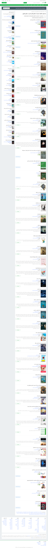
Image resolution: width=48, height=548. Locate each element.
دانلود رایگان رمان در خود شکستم (34, 325)
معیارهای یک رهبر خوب (23, 359)
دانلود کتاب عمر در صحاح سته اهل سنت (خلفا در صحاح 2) (38, 118)
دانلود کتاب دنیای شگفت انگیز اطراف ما (40, 374)
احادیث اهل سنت (35, 112)
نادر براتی (10, 69)
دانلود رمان (34, 219)
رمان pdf (31, 197)
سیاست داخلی (36, 503)
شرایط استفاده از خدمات (43, 545)
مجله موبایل (11, 520)
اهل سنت (20, 186)
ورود (9, 0)
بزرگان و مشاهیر (17, 519)
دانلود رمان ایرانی (28, 197)
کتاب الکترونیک (38, 542)
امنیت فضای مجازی (36, 463)
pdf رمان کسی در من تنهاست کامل (21, 207)
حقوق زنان (37, 32)
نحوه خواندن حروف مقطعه (21, 305)
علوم (38, 518)
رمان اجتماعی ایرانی (36, 196)
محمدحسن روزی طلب (37, 502)
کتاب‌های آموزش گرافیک (35, 97)
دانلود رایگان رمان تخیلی (35, 142)
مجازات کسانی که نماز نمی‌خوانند (26, 338)
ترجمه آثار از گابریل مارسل (35, 430)
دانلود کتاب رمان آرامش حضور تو (41, 72)
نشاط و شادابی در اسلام (18, 441)
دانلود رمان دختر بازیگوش (27, 274)
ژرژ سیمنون (9, 84)
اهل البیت (37, 410)
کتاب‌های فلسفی (36, 428)
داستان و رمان (5, 520)
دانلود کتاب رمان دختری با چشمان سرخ (40, 139)
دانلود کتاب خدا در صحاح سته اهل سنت (40, 107)
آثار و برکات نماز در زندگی (30, 336)
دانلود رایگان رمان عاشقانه (20, 197)
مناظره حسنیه (36, 55)
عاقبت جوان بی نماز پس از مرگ (33, 338)
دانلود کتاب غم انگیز (23, 91)
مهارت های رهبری (35, 359)
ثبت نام (7, 0)
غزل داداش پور (38, 365)
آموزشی (6, 525)
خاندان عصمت (31, 411)
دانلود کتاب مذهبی (33, 410)
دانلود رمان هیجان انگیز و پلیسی (28, 347)
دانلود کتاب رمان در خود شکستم (41, 321)
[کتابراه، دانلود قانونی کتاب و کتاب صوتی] (39, 24)
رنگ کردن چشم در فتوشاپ (23, 99)
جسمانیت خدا (26, 111)
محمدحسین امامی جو (37, 407)
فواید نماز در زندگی (30, 391)
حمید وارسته (38, 386)
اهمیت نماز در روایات (26, 390)
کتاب (40, 536)
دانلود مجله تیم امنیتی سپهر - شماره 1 (40, 458)
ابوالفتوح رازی (38, 52)
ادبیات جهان (32, 152)
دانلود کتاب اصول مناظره (35, 66)
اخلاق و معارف (34, 163)
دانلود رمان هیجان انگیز (20, 142)
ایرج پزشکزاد (38, 21)
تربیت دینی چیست (36, 452)
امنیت (31, 521)
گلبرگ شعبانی (38, 42)
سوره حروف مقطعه (24, 315)
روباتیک (24, 525)
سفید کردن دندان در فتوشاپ (20, 100)
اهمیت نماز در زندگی (19, 336)
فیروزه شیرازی (38, 322)
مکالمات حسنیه (33, 55)
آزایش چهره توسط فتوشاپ (35, 99)
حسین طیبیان (38, 108)
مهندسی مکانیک (23, 523)
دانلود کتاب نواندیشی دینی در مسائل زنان (40, 30)
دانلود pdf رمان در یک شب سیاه (19, 283)
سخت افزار (31, 524)
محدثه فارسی (38, 344)
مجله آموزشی (11, 525)
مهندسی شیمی (23, 524)
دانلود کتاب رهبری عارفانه (42, 353)
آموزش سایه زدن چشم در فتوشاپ (22, 102)
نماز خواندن (18, 337)
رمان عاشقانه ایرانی (31, 196)
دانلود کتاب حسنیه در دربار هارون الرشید (40, 51)
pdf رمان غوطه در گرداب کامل (26, 294)
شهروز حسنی (38, 237)
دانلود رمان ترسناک (30, 142)
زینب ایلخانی (38, 84)
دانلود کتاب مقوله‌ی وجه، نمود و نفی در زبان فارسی (39, 469)
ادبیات (45, 518)
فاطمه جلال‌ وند (38, 247)
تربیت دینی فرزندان (33, 451)
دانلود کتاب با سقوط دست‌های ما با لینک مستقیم (30, 90)
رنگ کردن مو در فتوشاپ (29, 99)
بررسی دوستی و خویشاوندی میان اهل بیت (26, 410)
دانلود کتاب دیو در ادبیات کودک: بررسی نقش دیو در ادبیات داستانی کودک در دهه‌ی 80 (34, 150)
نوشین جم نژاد (9, 94)
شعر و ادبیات (5, 519)
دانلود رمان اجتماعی (27, 196)
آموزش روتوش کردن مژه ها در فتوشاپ (31, 102)
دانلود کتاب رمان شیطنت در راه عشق (41, 192)
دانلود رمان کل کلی (20, 273)
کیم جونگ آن (9, 126)
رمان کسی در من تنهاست (28, 207)
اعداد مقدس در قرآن (23, 316)
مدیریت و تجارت (5, 523)
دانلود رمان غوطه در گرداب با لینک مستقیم (28, 293)
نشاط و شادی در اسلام (33, 441)
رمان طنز (24, 196)
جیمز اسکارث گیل (9, 74)
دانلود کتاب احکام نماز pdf (30, 337)
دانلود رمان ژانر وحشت (25, 142)
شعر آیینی (37, 163)
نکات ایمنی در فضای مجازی (27, 464)
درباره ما (45, 543)
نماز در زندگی (18, 390)
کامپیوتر (31, 518)
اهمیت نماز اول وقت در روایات (32, 390)
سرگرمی (18, 523)
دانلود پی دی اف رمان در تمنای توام (31, 220)
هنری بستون (9, 36)
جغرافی (38, 523)
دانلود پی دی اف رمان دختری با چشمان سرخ (29, 143)
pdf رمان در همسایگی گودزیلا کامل (31, 272)
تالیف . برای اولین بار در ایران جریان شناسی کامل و (37, 17)
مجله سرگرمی (11, 522)
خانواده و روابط (17, 521)
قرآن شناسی (34, 316)
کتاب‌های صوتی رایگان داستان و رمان (8, 16)
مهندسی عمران (23, 520)
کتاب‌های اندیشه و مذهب (9, 80)
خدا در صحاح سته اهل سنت (35, 111)
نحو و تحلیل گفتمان (36, 472)
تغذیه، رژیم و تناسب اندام (31, 43)
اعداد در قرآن (31, 316)
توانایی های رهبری (31, 359)
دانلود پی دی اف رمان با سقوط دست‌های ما (33, 87)
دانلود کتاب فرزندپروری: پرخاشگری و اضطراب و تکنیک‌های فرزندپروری (36, 480)
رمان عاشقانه (36, 76)
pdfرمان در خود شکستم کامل (37, 327)
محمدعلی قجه (9, 136)
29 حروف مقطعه (20, 315)
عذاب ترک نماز (38, 338)
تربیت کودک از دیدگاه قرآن (31, 452)
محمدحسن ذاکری (38, 162)
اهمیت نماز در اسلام (22, 390)
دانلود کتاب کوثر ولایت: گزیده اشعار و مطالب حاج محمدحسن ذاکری (36, 161)
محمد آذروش (9, 110)
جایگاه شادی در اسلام (28, 441)
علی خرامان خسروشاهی (37, 311)
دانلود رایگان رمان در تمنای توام (24, 220)
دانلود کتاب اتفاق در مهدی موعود (41, 416)
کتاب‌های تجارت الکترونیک (9, 27)
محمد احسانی (38, 448)
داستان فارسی (26, 271)
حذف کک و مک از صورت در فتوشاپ (30, 101)
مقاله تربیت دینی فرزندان (22, 451)
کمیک (45, 524)
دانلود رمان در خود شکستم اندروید (30, 327)
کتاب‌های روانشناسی (9, 105)
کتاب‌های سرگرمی (10, 142)
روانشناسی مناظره (30, 66)
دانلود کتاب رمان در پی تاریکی (42, 225)
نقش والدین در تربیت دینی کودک (28, 453)
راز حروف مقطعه (30, 305)
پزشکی (38, 521)
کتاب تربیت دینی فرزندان (27, 451)
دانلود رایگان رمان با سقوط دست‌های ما (24, 87)
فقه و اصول (31, 32)
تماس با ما (3, 0)
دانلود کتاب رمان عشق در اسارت (41, 246)
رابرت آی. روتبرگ (38, 492)
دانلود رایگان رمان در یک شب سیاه (27, 284)
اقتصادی (38, 519)
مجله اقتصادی (10, 523)
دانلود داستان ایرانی (23, 271)
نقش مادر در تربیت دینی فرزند (35, 454)
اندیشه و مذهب (37, 520)
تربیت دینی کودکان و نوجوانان (19, 452)
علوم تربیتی (36, 451)
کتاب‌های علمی (10, 22)
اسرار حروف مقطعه (26, 305)
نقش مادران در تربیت (22, 453)
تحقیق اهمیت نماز (24, 336)
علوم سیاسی (33, 493)
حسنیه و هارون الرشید (23, 55)
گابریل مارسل (30, 430)
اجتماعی (38, 525)
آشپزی (18, 520)
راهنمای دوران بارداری (36, 43)
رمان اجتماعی (22, 219)
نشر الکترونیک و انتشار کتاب (43, 0)
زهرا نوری (39, 151)
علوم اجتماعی (34, 32)
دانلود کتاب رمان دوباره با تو (42, 128)
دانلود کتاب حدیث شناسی (30, 112)
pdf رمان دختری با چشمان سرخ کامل (36, 146)
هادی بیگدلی (9, 79)
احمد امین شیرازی (9, 56)
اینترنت (31, 519)
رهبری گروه (28, 359)
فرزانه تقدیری (9, 89)
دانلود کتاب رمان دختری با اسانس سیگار (40, 343)
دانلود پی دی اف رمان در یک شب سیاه (36, 284)
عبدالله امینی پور (38, 31)
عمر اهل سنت (29, 122)
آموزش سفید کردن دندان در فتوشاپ (29, 103)
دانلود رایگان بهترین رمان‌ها (9, 46)
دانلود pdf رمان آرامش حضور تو (25, 76)
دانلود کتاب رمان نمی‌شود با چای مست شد (40, 364)
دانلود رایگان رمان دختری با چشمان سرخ (20, 143)
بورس (37, 173)
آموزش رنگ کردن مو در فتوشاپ (22, 101)
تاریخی (35, 22)
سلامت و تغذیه (17, 524)
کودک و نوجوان (32, 482)
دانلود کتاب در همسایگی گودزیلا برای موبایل (35, 273)
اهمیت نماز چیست (19, 389)
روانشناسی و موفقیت (4, 521)
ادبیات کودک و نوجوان (36, 152)
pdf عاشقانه (25, 197)
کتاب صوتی (5, 518)
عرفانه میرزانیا (38, 226)
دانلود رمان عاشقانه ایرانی (36, 91)
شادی (37, 441)
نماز (22, 337)
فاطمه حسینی (38, 193)
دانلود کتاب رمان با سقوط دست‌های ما (40, 83)
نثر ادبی (45, 525)
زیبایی (18, 522)
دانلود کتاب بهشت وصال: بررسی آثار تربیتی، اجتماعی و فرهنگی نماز (36, 385)
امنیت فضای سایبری (31, 463)
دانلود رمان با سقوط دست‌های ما (32, 88)
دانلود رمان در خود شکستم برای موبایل (29, 326)
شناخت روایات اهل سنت (19, 111)
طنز (45, 523)
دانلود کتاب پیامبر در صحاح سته (41, 182)
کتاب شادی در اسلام (24, 441)
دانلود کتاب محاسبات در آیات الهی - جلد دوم (40, 310)
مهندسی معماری (23, 521)
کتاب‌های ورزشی (10, 31)
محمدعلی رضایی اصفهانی (37, 397)
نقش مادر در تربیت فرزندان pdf (28, 454)
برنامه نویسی (30, 522)
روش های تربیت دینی (25, 452)
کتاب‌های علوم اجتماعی (9, 61)
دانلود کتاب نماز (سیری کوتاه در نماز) (41, 332)
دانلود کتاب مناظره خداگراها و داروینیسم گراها (39, 235)
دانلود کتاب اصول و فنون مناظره (41, 62)
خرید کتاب (39, 544)
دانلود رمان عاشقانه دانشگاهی (34, 274)
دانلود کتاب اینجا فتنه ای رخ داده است (40, 501)
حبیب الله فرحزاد (38, 438)
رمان (33, 229)
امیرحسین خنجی (9, 51)
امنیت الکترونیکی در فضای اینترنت (20, 464)
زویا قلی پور (10, 99)
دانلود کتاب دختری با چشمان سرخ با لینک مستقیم (26, 146)
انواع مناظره (24, 66)
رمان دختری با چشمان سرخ (25, 145)
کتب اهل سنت (38, 112)
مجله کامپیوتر (10, 519)
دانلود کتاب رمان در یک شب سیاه (41, 278)
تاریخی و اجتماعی (5, 522)
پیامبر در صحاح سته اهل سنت (24, 186)
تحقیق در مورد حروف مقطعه (35, 305)
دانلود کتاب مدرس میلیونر (42, 171)
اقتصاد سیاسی (36, 493)
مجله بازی (11, 521)
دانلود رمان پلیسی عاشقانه (35, 347)
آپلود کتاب (4, 2)
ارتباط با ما (45, 542)
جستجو (25, 2)
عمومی (18, 518)
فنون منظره (21, 66)
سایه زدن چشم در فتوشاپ (34, 100)
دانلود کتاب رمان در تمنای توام (42, 214)
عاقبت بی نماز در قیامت (35, 391)
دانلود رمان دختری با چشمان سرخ (36, 144)
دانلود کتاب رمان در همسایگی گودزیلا (41, 268)
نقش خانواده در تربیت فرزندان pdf (36, 453)
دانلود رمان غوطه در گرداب (36, 293)
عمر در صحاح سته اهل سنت (35, 122)
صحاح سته (23, 111)
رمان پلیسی (23, 347)
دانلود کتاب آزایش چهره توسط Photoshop (40, 95)
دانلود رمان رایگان (20, 196)
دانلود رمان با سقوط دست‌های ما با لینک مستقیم (23, 88)
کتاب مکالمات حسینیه (28, 55)
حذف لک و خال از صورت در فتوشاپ (27, 100)
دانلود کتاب (18, 58)
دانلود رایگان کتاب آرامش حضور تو (34, 77)
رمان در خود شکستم (23, 326)
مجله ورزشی (11, 524)
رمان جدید (33, 282)
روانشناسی (38, 524)
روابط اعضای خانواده (36, 482)
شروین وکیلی (38, 63)
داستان (45, 519)
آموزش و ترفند (30, 520)
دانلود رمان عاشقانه (30, 218)
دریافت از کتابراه (18, 36)
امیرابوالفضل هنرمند (9, 141)
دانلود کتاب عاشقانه (27, 91)
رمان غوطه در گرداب (36, 294)
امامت (33, 411)
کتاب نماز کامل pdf (25, 337)
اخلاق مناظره (27, 66)
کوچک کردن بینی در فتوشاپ (37, 101)
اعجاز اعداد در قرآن (28, 316)
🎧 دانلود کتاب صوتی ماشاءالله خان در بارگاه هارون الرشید (38, 19)
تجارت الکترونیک (30, 523)
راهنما (5, 0)
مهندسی (24, 518)
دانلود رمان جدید (36, 282)
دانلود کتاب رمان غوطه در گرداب (41, 289)
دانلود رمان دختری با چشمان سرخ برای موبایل (33, 145)
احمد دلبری (38, 96)
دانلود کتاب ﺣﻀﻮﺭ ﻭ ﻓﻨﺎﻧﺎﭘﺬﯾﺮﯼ (42, 427)
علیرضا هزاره (9, 26)
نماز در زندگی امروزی (36, 336)
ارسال (32, 537)
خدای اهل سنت (29, 111)
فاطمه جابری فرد (38, 204)
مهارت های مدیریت (19, 359)
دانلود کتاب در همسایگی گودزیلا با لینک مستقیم (21, 272)
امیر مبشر (10, 131)
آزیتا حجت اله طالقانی (37, 471)
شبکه (31, 525)
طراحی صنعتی (23, 519)
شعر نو (45, 522)
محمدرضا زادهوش (9, 104)
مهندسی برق (23, 522)
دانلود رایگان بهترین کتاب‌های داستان (8, 37)
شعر (45, 521)
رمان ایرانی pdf (33, 197)
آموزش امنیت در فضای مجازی (37, 465)
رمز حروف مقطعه (33, 315)
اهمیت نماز (20, 337)
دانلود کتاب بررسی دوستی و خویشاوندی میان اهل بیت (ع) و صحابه (36, 406)
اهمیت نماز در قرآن (35, 337)
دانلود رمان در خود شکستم (27, 325)
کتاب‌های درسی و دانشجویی (9, 41)
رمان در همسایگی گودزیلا (37, 272)
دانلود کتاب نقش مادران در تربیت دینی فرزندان (39, 447)
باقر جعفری (38, 481)
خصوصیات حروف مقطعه (29, 315)
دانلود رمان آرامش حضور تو (32, 76)
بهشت (27, 336)
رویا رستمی (38, 215)
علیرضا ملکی (38, 258)
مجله (11, 518)
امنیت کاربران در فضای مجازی (34, 464)
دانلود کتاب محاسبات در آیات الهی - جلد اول (40, 299)
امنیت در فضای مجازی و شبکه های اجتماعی (24, 463)
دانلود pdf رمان (37, 197)
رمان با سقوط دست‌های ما (29, 89)
